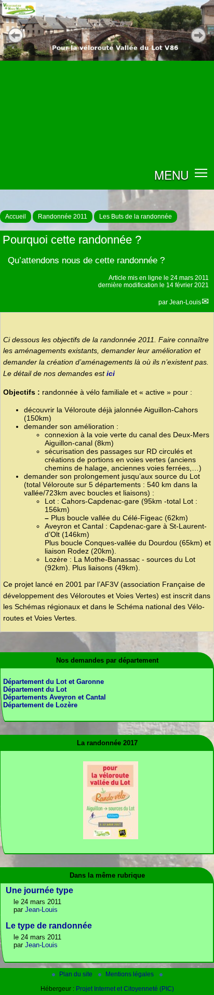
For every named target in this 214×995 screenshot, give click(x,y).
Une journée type (39, 890)
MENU (171, 174)
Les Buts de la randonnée (135, 216)
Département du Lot (34, 689)
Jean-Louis (185, 302)
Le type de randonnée (49, 925)
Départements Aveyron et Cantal (54, 697)
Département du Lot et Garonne (53, 681)
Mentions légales (130, 974)
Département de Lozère (40, 705)
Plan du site (76, 974)
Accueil (15, 216)
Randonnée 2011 (62, 216)
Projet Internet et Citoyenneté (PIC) (125, 988)
